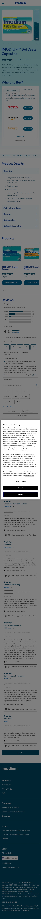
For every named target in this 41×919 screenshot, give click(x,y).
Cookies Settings (20, 481)
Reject (20, 494)
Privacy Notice (29, 476)
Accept (20, 488)
